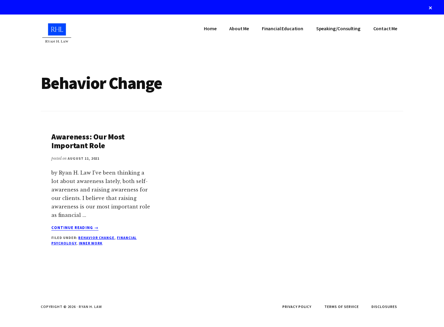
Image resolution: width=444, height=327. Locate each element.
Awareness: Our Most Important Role (88, 141)
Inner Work (91, 243)
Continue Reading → (74, 228)
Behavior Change (96, 237)
